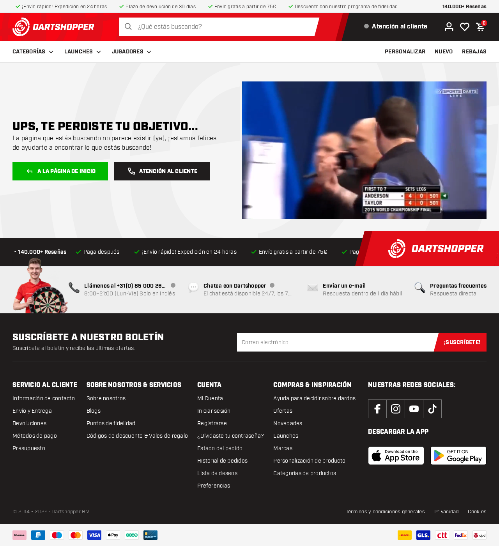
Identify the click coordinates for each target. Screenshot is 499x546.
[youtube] (414, 408)
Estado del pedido (219, 448)
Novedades (287, 423)
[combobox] (221, 27)
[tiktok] (432, 408)
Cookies (477, 512)
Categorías (29, 51)
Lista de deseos (217, 473)
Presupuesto (28, 448)
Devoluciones (29, 423)
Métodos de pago (34, 436)
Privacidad (446, 512)
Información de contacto (43, 398)
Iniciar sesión (214, 411)
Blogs (94, 411)
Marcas (282, 448)
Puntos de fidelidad (111, 423)
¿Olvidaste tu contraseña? (230, 436)
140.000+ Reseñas (464, 7)
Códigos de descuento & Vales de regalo (137, 436)
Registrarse (212, 423)
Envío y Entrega (32, 411)
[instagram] (395, 408)
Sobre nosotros (106, 398)
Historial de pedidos (222, 461)
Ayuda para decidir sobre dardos (314, 398)
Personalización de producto (309, 461)
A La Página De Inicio (66, 171)
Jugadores (127, 51)
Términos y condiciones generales (385, 512)
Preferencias (213, 485)
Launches (78, 51)
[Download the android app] (458, 455)
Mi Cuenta (210, 398)
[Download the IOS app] (396, 455)
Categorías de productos (304, 473)
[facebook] (377, 408)
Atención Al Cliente (168, 171)
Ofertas (282, 411)
